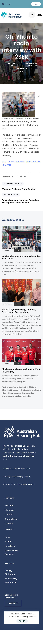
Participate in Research (11, 552)
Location (9, 523)
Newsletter (10, 546)
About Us (9, 505)
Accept (22, 621)
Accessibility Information (11, 580)
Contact (9, 514)
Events (8, 541)
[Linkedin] (25, 176)
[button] (6, 4)
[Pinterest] (21, 176)
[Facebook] (13, 176)
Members (9, 510)
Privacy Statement (10, 572)
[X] (17, 176)
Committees (11, 519)
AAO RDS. (26, 476)
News (21, 71)
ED (11, 65)
